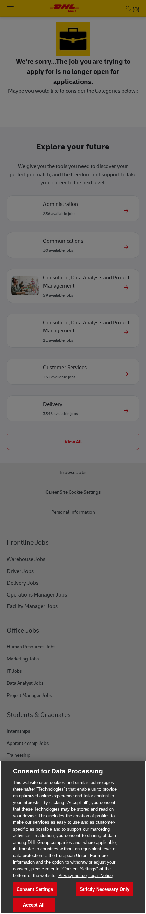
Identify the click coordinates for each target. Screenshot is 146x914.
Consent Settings (35, 889)
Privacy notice (72, 875)
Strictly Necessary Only (105, 889)
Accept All (34, 905)
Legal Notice (100, 875)
